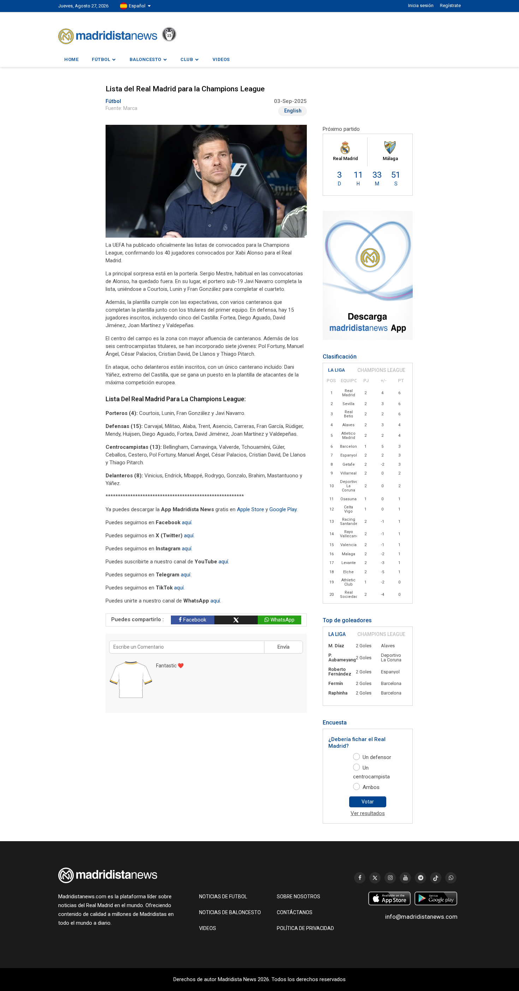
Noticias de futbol (223, 896)
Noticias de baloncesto (230, 912)
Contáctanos (294, 912)
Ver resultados (368, 813)
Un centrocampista (371, 772)
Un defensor (377, 757)
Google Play (283, 509)
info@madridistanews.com (421, 916)
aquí (186, 522)
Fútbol (101, 59)
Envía (284, 647)
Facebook (194, 620)
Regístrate (450, 5)
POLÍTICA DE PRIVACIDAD (305, 928)
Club (186, 59)
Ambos (371, 787)
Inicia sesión (421, 5)
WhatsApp (281, 620)
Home (71, 59)
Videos (221, 59)
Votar (368, 802)
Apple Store (250, 509)
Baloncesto (145, 59)
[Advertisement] (72, 214)
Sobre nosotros (298, 896)
